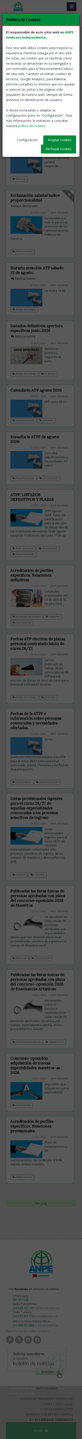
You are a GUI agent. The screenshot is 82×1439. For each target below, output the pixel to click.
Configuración (27, 140)
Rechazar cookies (59, 149)
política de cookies (31, 126)
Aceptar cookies (60, 140)
